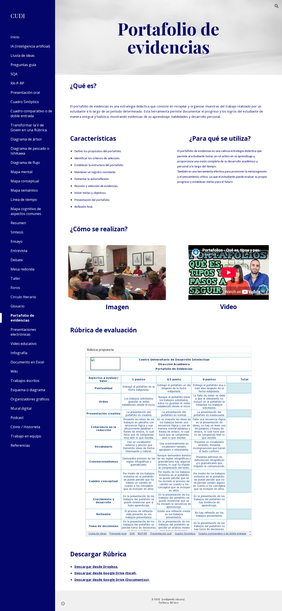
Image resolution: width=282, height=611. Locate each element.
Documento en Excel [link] (27, 362)
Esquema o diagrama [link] (28, 389)
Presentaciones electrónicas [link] (23, 332)
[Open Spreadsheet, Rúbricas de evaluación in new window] (243, 352)
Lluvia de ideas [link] (23, 55)
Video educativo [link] (24, 343)
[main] (168, 37)
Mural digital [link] (21, 408)
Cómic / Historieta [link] (25, 426)
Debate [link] (17, 259)
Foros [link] (15, 287)
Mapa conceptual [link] (25, 181)
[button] (276, 6)
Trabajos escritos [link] (25, 380)
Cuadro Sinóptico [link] (25, 101)
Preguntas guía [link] (23, 64)
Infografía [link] (19, 352)
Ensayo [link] (16, 241)
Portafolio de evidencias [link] (22, 318)
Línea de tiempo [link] (24, 199)
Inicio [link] (15, 37)
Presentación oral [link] (25, 92)
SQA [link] (14, 74)
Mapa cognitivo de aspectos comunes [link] (26, 211)
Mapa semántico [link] (24, 190)
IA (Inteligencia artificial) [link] (30, 46)
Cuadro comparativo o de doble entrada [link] (31, 113)
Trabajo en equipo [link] (26, 436)
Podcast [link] (17, 417)
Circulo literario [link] (23, 296)
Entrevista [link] (19, 250)
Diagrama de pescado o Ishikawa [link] (30, 151)
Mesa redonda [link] (22, 269)
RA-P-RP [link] (17, 83)
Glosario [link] (17, 306)
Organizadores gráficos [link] (30, 399)
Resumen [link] (18, 222)
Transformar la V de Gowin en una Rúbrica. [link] (29, 127)
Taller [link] (15, 278)
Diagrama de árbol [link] (26, 139)
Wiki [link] (14, 371)
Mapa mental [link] (21, 171)
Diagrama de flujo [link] (25, 162)
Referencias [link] (20, 445)
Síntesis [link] (17, 232)
